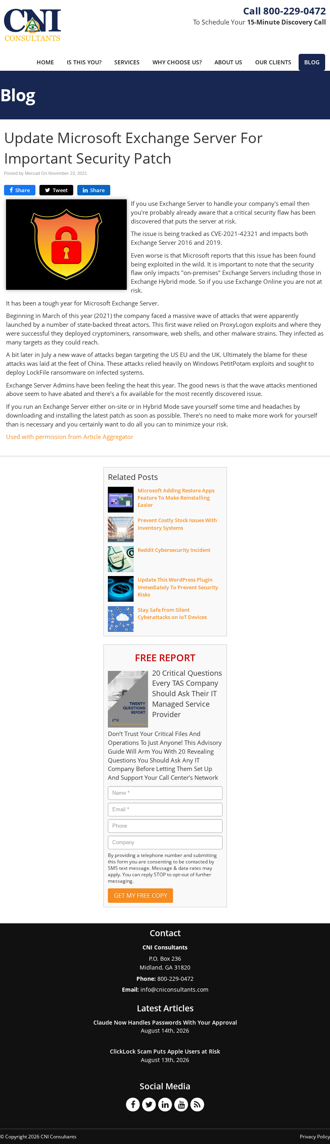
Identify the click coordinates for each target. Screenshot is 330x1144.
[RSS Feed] (197, 1104)
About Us (228, 62)
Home (45, 62)
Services (127, 62)
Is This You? (84, 62)
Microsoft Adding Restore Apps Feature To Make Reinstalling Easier (176, 497)
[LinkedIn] (165, 1104)
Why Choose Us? (177, 62)
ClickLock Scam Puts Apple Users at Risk (165, 1051)
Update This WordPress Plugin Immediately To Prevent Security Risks (178, 587)
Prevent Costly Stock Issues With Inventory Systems (177, 524)
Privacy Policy (315, 1136)
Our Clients (273, 62)
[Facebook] (133, 1104)
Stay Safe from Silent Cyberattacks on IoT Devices (172, 613)
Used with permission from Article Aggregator (69, 437)
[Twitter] (149, 1104)
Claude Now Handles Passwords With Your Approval (165, 1022)
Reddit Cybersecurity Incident (174, 550)
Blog (312, 62)
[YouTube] (181, 1104)
